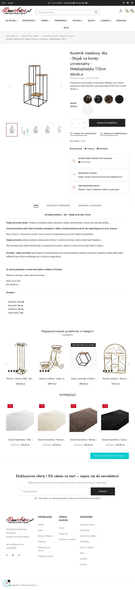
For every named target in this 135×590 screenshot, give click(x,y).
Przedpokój (84, 541)
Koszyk (61, 528)
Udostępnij (77, 149)
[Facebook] (123, 3)
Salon (82, 553)
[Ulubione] (126, 10)
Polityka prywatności (46, 556)
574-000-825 (80, 3)
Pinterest (103, 149)
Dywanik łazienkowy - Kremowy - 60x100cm (51, 439)
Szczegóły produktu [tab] (58, 205)
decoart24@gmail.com (15, 544)
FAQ (3, 3)
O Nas (40, 530)
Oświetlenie (84, 530)
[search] (96, 12)
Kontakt (10, 3)
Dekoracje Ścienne (87, 524)
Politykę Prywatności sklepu (89, 498)
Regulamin (42, 541)
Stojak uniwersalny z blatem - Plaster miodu (83, 378)
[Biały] (87, 110)
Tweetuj (90, 149)
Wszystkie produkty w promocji (109, 456)
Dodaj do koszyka (107, 123)
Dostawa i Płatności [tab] (90, 205)
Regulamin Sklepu (67, 498)
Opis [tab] (36, 205)
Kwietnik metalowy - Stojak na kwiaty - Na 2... (51, 378)
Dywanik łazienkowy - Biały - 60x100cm (20, 439)
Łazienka (83, 564)
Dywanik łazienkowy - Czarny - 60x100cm (115, 439)
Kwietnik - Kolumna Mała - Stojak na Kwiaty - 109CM (20, 378)
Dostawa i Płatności (45, 536)
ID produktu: (75, 141)
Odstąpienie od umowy (44, 549)
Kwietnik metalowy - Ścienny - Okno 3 (115, 378)
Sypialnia (83, 558)
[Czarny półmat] (119, 100)
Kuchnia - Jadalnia (87, 547)
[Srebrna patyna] (98, 100)
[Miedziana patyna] (108, 100)
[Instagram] (132, 3)
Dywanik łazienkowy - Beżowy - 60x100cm (83, 439)
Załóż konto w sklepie (67, 539)
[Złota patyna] (87, 100)
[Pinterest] (128, 3)
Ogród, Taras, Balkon (88, 536)
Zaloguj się (63, 533)
